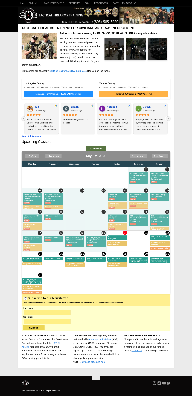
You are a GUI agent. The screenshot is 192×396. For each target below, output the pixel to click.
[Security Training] (157, 49)
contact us (137, 350)
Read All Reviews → (33, 136)
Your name (28, 308)
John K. (147, 106)
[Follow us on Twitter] (168, 383)
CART (116, 3)
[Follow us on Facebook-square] (159, 383)
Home (22, 3)
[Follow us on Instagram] (154, 383)
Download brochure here (93, 362)
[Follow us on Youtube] (164, 383)
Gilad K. (75, 106)
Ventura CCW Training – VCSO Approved (134, 94)
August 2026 (96, 156)
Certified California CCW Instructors (68, 71)
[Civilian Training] (114, 49)
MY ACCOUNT (129, 3)
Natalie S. (112, 106)
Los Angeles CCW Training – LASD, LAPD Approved (58, 94)
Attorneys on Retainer (99, 339)
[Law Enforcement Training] (136, 49)
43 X (36, 106)
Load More (96, 148)
